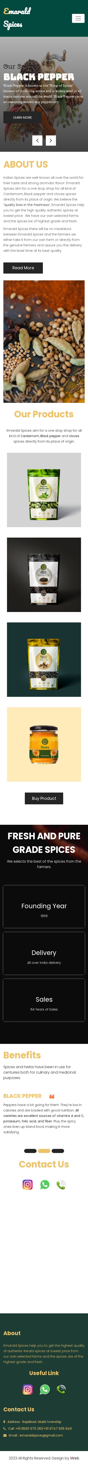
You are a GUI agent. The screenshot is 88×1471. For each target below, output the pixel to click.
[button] (37, 140)
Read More (23, 268)
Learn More (22, 117)
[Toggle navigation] (78, 18)
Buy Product (44, 798)
